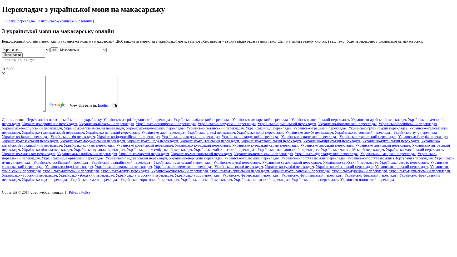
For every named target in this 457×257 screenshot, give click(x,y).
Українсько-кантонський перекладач (209, 141)
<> (54, 50)
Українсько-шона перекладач (315, 180)
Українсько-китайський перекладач (390, 141)
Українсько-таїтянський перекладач (344, 167)
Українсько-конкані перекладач (89, 145)
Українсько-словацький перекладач (123, 167)
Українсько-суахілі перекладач (289, 167)
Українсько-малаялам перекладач (28, 154)
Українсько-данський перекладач (112, 132)
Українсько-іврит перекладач (25, 137)
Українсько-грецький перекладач (320, 128)
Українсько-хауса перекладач (45, 180)
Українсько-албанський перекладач (202, 120)
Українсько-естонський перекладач (363, 132)
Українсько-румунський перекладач (182, 162)
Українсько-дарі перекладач (163, 132)
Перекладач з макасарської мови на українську (63, 120)
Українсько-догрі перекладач (260, 132)
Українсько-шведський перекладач (262, 180)
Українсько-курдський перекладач (202, 145)
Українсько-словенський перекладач (183, 167)
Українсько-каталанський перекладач (271, 141)
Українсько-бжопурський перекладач (32, 128)
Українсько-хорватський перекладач (149, 180)
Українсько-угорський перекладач (29, 175)
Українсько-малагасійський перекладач (352, 150)
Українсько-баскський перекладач (106, 124)
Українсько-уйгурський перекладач (144, 175)
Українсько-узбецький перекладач (86, 175)
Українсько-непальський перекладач (263, 154)
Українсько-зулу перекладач (415, 132)
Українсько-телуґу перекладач (125, 171)
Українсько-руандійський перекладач (121, 162)
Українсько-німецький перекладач (388, 154)
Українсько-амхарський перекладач (260, 120)
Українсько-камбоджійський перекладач (92, 141)
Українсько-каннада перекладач (152, 141)
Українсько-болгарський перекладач (347, 124)
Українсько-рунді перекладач (236, 162)
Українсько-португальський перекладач (313, 158)
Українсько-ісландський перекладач (250, 137)
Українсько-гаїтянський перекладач (215, 128)
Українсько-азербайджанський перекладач (137, 120)
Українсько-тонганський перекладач (300, 171)
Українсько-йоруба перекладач (423, 137)
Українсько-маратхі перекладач (144, 154)
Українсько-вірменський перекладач (155, 128)
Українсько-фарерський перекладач (250, 175)
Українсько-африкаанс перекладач (49, 124)
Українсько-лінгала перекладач (47, 150)
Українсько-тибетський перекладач (179, 171)
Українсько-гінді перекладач (268, 128)
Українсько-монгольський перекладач (201, 154)
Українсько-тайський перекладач (401, 167)
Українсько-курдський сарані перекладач (265, 145)
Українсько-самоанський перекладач (291, 162)
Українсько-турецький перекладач (359, 171)
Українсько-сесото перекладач (404, 162)
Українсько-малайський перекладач (414, 150)
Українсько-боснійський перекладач (407, 124)
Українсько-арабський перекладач (378, 120)
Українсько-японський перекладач (368, 180)
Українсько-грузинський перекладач (377, 128)
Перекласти (12, 55)
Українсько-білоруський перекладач (227, 124)
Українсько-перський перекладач (195, 158)
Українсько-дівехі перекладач (211, 132)
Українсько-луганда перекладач (99, 150)
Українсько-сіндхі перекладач (69, 167)
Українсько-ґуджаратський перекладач (53, 132)
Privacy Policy (80, 192)
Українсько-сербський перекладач (350, 162)
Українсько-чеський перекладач (206, 180)
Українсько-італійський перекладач (367, 137)
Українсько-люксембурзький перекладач (159, 150)
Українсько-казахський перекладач (30, 141)
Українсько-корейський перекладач (144, 145)
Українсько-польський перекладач (251, 158)
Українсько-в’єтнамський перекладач (94, 128)
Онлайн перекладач (19, 21)
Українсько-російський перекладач (61, 162)
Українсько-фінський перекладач (370, 175)
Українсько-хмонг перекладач (94, 180)
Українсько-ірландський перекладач (191, 137)
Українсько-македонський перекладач (288, 150)
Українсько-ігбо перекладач (72, 137)
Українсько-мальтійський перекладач (87, 154)
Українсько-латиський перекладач (382, 145)
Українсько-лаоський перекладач (326, 145)
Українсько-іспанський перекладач (309, 137)
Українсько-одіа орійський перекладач (73, 158)
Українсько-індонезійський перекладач (128, 137)
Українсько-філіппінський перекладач (312, 175)
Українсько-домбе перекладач (309, 132)
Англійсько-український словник (65, 21)
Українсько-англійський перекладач (320, 120)
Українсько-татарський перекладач (71, 171)
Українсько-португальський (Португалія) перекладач (390, 158)
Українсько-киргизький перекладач (331, 141)
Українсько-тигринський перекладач (239, 171)
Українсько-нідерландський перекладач (326, 154)
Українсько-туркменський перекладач (419, 171)
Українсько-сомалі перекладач (238, 167)
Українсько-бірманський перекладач (287, 124)
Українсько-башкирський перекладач (166, 124)
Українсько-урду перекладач (197, 175)
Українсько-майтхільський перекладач (225, 150)
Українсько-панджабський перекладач (136, 158)
